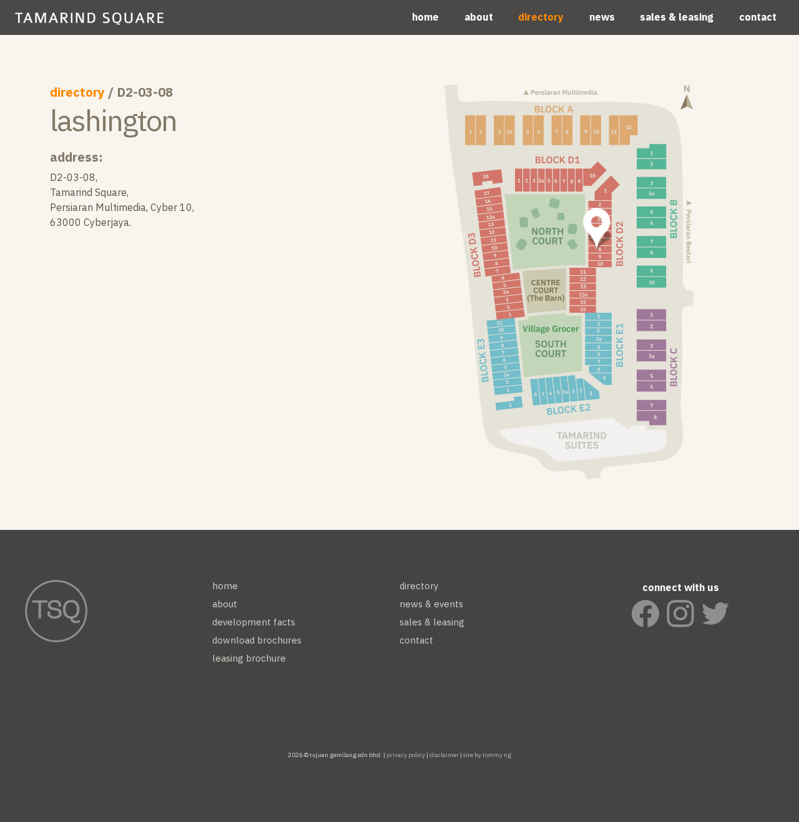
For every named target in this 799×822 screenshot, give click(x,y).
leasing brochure (249, 658)
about (478, 17)
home (425, 17)
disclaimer (444, 755)
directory (541, 17)
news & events (431, 604)
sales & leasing (676, 17)
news (602, 17)
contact (758, 17)
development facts (253, 622)
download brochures (256, 640)
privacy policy (405, 755)
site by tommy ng (487, 755)
